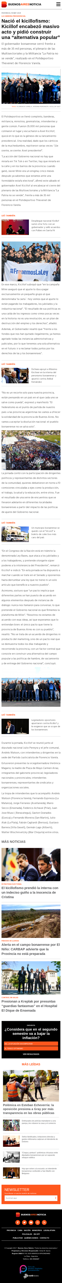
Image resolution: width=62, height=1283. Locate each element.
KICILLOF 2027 (55, 106)
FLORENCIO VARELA (24, 106)
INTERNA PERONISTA (41, 106)
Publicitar (18, 1238)
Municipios (37, 1230)
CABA (20, 1230)
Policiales (27, 1234)
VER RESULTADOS (31, 1054)
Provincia (11, 1230)
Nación (27, 1230)
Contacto (44, 1238)
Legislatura (49, 1230)
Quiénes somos (31, 1238)
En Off (37, 1234)
